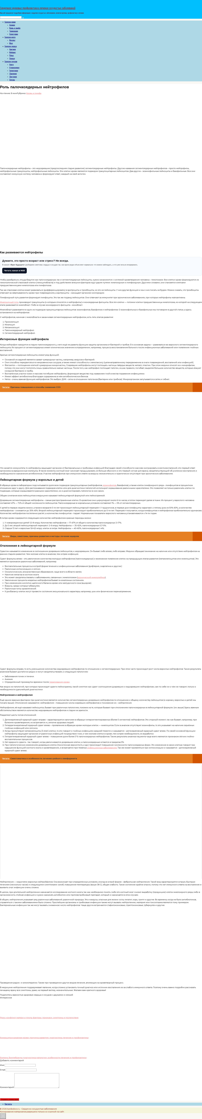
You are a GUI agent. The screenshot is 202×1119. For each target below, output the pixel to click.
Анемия (12, 25)
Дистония (13, 76)
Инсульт (12, 40)
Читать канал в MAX (14, 270)
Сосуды (12, 79)
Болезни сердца (11, 46)
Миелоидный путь (9, 302)
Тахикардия (13, 31)
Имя (2, 1065)
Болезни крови (10, 22)
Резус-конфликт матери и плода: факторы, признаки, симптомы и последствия (39, 1018)
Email (2, 1070)
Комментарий (7, 1087)
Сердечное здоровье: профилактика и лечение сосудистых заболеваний (37, 8)
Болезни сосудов (11, 61)
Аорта (11, 64)
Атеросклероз (14, 67)
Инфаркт (12, 52)
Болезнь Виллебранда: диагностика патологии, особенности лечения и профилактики (43, 1058)
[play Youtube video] (101, 822)
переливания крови (59, 682)
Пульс (11, 55)
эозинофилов (109, 485)
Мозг (11, 43)
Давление (13, 73)
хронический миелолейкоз (91, 577)
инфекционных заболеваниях (102, 748)
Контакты (8, 1104)
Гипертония (13, 70)
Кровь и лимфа (14, 28)
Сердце (12, 58)
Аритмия (12, 49)
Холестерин (13, 34)
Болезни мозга (10, 37)
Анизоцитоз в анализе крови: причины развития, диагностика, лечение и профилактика (44, 1038)
